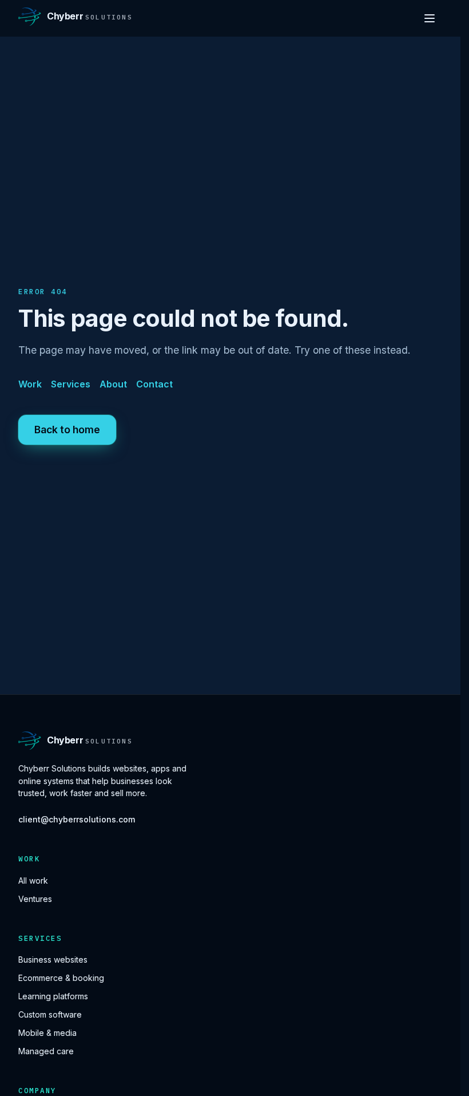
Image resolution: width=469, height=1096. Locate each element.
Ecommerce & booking (61, 978)
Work (30, 384)
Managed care (46, 1051)
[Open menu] (429, 18)
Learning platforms (53, 996)
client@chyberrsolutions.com (76, 819)
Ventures (35, 899)
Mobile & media (47, 1033)
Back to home (67, 430)
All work (33, 880)
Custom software (50, 1014)
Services (70, 384)
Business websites (53, 959)
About (113, 384)
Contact (154, 384)
